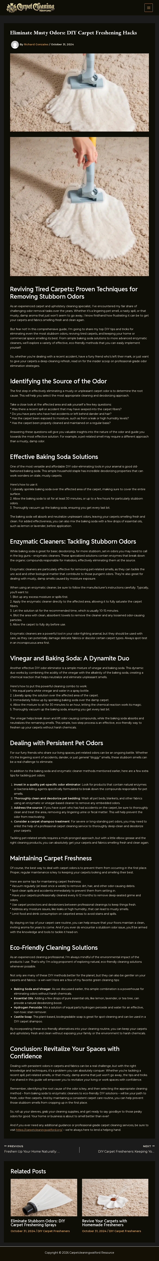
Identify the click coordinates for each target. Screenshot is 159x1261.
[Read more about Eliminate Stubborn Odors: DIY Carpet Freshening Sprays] (44, 1197)
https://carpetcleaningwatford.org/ (39, 1130)
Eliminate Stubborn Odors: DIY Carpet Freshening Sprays (38, 1222)
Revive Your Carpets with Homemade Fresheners (104, 1222)
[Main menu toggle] (148, 7)
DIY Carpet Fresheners (54, 1231)
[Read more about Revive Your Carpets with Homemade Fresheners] (115, 1197)
